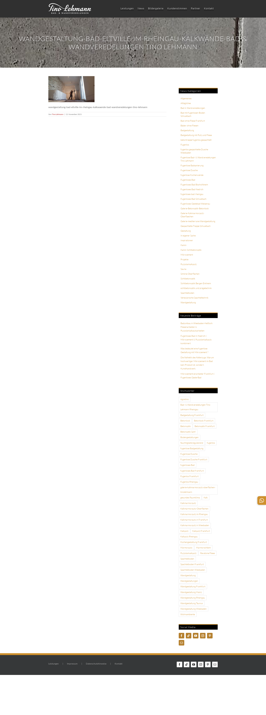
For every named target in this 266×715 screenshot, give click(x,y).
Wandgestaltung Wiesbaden (193, 608)
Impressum (72, 663)
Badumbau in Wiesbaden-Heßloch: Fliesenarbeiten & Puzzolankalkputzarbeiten (197, 327)
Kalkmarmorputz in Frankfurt (194, 519)
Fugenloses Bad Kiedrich (192, 189)
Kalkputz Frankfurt (201, 531)
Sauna (183, 269)
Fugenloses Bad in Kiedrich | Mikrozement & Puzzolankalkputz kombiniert (196, 340)
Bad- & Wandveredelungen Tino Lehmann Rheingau (195, 407)
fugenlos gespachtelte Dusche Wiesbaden (194, 151)
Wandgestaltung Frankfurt (192, 586)
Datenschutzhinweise (96, 663)
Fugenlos (185, 144)
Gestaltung (186, 230)
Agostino (184, 399)
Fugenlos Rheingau (189, 481)
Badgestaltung (187, 130)
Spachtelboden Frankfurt (192, 564)
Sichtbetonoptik (188, 278)
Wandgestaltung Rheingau (192, 597)
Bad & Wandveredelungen (193, 108)
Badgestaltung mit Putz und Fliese (196, 135)
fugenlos (211, 442)
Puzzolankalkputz (189, 264)
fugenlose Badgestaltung (191, 448)
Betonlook (185, 420)
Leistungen (53, 663)
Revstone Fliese (207, 553)
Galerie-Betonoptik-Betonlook (195, 208)
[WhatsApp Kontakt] (261, 500)
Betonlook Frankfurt (203, 420)
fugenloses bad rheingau (192, 194)
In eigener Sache (188, 235)
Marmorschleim (203, 547)
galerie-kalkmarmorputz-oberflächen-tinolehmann (197, 489)
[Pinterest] (210, 635)
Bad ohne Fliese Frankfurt (193, 120)
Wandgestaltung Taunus (191, 603)
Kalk (206, 497)
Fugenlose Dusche (189, 170)
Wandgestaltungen (189, 581)
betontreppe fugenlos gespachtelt (196, 140)
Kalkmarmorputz (188, 503)
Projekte (184, 259)
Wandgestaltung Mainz (191, 592)
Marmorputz (186, 547)
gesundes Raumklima (190, 497)
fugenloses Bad (187, 465)
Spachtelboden (187, 293)
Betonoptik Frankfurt (205, 426)
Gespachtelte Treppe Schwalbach (196, 226)
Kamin (183, 245)
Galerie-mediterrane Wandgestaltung (198, 221)
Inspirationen (187, 240)
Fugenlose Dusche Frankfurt (193, 459)
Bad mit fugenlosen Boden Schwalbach (193, 114)
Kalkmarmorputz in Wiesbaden (194, 525)
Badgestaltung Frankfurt (192, 415)
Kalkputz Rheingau (189, 536)
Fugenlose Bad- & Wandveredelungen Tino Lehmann (198, 159)
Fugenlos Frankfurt (189, 476)
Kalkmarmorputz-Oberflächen (194, 508)
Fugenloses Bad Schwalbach (193, 199)
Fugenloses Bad (188, 179)
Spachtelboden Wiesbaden (192, 569)
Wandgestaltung (188, 302)
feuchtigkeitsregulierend (191, 442)
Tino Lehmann (57, 114)
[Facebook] (181, 635)
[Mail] (181, 643)
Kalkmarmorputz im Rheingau (194, 514)
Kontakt (118, 663)
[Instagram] (203, 635)
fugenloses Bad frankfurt (192, 470)
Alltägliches (186, 103)
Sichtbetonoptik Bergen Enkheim (196, 283)
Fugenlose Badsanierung (192, 165)
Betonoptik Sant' (188, 431)
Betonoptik (185, 426)
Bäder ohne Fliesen (189, 125)
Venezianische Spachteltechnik (194, 297)
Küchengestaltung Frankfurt (193, 542)
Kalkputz (184, 531)
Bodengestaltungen (189, 437)
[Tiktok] (188, 635)
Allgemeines (186, 98)
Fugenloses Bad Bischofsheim (194, 184)
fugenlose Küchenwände (192, 175)
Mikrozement (187, 254)
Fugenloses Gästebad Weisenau (195, 203)
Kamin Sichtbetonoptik (191, 250)
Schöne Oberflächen (190, 273)
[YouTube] (195, 635)
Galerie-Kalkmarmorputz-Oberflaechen (192, 215)
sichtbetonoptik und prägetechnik (196, 288)
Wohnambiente (187, 614)
